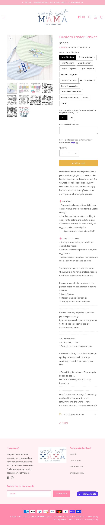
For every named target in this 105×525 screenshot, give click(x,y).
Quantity (63, 148)
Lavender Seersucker (71, 91)
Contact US (75, 460)
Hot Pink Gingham (69, 74)
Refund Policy (76, 466)
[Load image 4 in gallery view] (47, 88)
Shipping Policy (77, 473)
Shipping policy (91, 519)
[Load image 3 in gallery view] (35, 88)
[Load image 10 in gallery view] (24, 112)
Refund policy (92, 517)
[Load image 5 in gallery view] (12, 100)
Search (73, 454)
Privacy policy (60, 519)
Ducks (85, 97)
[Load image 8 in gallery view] (47, 100)
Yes (71, 117)
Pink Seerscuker (68, 80)
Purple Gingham (68, 68)
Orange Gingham (87, 57)
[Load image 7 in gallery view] (35, 100)
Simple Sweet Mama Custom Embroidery (34, 517)
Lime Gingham (68, 57)
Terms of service (75, 519)
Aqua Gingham (87, 68)
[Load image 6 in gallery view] (24, 100)
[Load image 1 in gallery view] (12, 88)
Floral (63, 103)
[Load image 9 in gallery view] (12, 112)
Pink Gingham (67, 63)
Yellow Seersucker (69, 97)
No (63, 117)
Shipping (63, 47)
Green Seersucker (69, 86)
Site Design (59, 517)
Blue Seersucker (88, 80)
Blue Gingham (84, 63)
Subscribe (61, 493)
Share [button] (65, 422)
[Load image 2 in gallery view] (24, 88)
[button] (3, 17)
